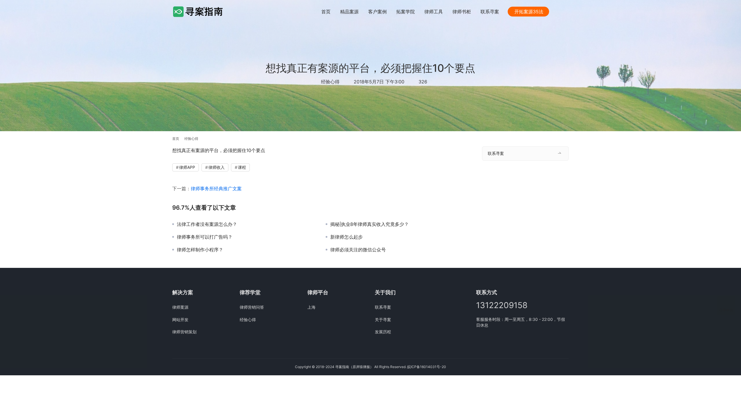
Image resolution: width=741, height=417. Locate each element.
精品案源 (349, 11)
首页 (326, 11)
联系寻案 (489, 11)
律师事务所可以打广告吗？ (204, 236)
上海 (311, 307)
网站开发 (180, 319)
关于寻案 (383, 319)
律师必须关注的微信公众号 (358, 249)
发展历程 (383, 331)
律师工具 (433, 11)
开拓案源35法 (528, 11)
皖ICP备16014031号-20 (426, 367)
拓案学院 (405, 11)
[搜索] (566, 11)
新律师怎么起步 (346, 236)
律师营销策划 (184, 331)
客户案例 (377, 11)
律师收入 (216, 167)
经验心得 (330, 82)
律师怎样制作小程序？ (200, 249)
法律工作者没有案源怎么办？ (207, 224)
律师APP (187, 167)
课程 (242, 167)
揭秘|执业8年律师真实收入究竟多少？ (369, 224)
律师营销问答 (252, 307)
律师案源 (180, 307)
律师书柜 (461, 11)
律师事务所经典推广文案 (216, 188)
